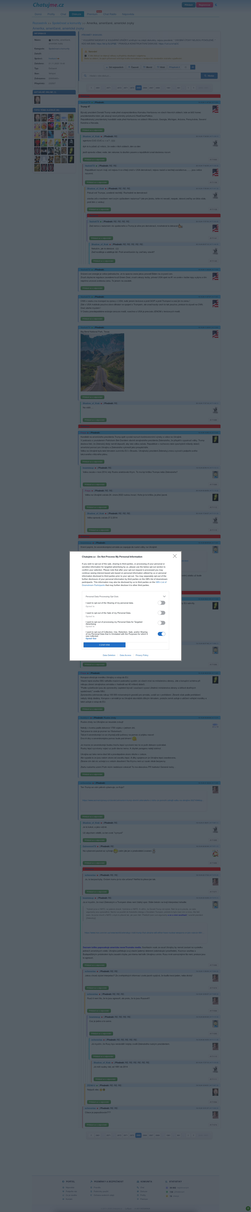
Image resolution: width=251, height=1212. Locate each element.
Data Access (125, 655)
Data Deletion (109, 655)
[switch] (161, 603)
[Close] (176, 557)
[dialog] (125, 606)
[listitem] (125, 596)
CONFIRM (104, 645)
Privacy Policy (142, 655)
